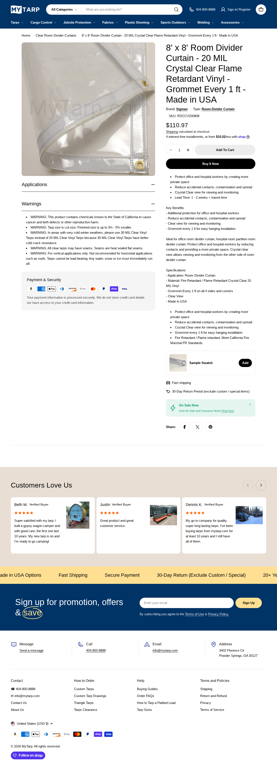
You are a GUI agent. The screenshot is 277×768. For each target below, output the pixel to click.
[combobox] (114, 9)
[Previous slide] (248, 485)
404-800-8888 (96, 650)
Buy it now (210, 164)
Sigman (182, 109)
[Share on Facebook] (184, 427)
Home (26, 35)
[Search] (176, 9)
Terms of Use (194, 614)
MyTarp (27, 746)
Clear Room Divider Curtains (56, 35)
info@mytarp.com (165, 650)
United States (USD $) (32, 723)
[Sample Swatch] (178, 363)
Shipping (172, 131)
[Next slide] (261, 485)
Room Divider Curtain (218, 109)
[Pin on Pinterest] (210, 427)
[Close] (250, 404)
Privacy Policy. (218, 614)
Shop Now (228, 410)
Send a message (31, 650)
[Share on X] (197, 427)
